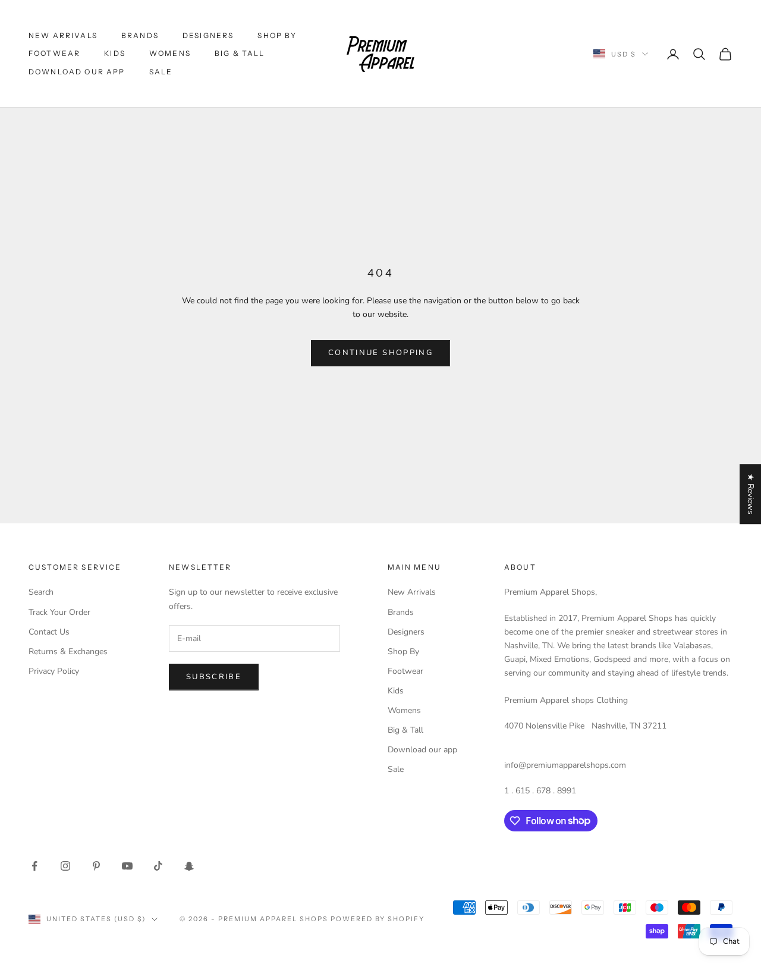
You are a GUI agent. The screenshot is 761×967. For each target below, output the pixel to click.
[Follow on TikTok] (158, 866)
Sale (161, 71)
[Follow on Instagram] (65, 866)
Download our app (77, 71)
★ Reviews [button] (750, 493)
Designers (208, 35)
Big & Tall (240, 53)
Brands (140, 35)
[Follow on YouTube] (127, 866)
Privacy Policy (54, 671)
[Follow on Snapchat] (189, 866)
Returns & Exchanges (68, 651)
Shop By (277, 35)
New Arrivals (63, 35)
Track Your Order (59, 612)
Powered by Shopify (378, 919)
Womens (170, 53)
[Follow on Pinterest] (96, 866)
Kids (114, 53)
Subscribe (213, 676)
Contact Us (49, 632)
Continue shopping (380, 352)
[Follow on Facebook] (34, 866)
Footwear (54, 53)
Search (41, 592)
